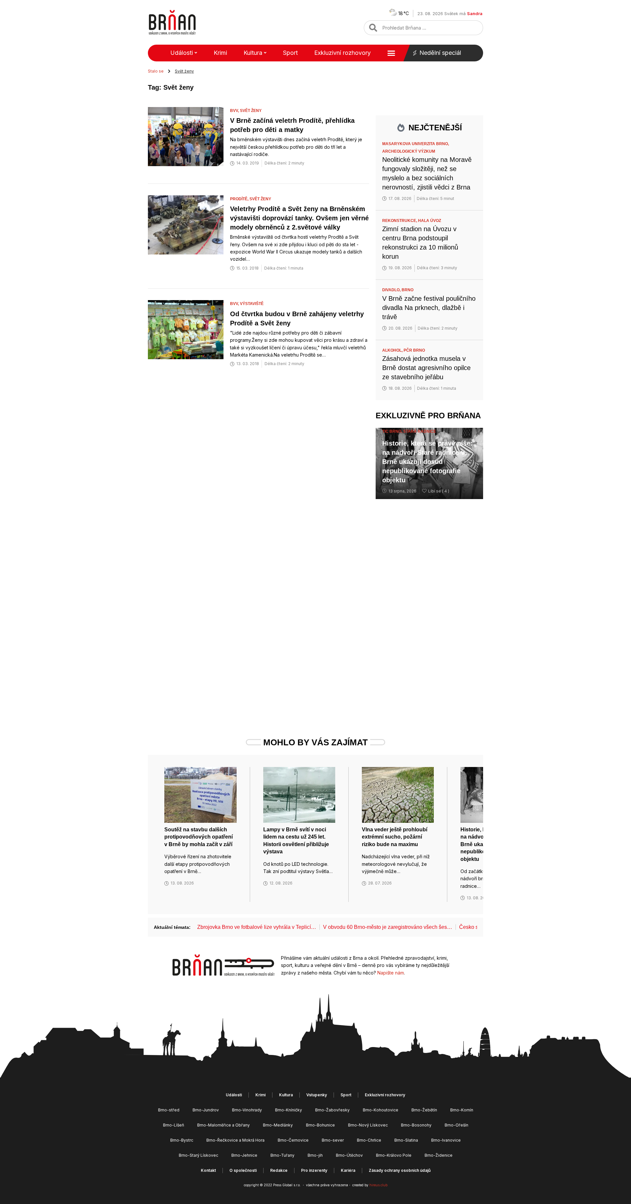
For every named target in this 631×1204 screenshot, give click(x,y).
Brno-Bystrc (181, 1140)
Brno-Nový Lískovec (368, 1125)
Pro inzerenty (314, 1170)
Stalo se (156, 71)
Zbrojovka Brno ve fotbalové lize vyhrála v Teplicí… (256, 927)
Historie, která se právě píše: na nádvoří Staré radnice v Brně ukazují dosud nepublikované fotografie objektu (427, 462)
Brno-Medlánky (278, 1125)
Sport (290, 52)
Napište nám (390, 972)
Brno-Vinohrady (247, 1109)
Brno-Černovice (293, 1140)
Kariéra (348, 1170)
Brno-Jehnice (244, 1155)
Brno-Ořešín (456, 1125)
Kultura (253, 52)
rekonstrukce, (400, 220)
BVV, (235, 110)
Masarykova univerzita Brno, (416, 144)
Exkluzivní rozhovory (342, 52)
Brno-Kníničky (288, 1109)
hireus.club (378, 1185)
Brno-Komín (461, 1109)
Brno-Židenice (439, 1155)
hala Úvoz (429, 220)
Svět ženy (251, 110)
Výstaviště (252, 303)
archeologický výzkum (408, 151)
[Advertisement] (429, 605)
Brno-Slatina (406, 1140)
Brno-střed (168, 1109)
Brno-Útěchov (349, 1155)
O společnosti (243, 1170)
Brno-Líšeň (173, 1125)
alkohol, (393, 350)
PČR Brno (414, 350)
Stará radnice (419, 431)
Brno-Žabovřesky (332, 1109)
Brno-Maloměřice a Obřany (223, 1125)
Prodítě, (239, 199)
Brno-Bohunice (320, 1125)
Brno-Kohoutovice (380, 1109)
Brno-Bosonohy (416, 1125)
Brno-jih (315, 1155)
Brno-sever (333, 1140)
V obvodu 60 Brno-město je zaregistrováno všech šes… (387, 927)
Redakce (279, 1170)
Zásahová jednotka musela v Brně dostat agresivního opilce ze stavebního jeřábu (426, 368)
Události (181, 52)
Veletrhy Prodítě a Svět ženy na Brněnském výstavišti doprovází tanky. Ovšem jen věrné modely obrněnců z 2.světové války (299, 218)
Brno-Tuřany (282, 1155)
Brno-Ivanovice (446, 1140)
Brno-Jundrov (206, 1109)
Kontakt (208, 1170)
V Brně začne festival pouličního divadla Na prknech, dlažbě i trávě (429, 307)
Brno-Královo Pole (393, 1155)
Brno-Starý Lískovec (198, 1155)
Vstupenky (316, 1094)
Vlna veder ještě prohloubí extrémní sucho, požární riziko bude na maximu (394, 837)
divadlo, (392, 290)
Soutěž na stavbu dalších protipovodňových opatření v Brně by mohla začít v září (198, 837)
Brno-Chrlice (369, 1140)
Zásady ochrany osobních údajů (400, 1170)
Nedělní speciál (440, 52)
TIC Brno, (392, 431)
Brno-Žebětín (424, 1109)
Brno (407, 290)
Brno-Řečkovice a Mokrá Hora (235, 1140)
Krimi (220, 52)
